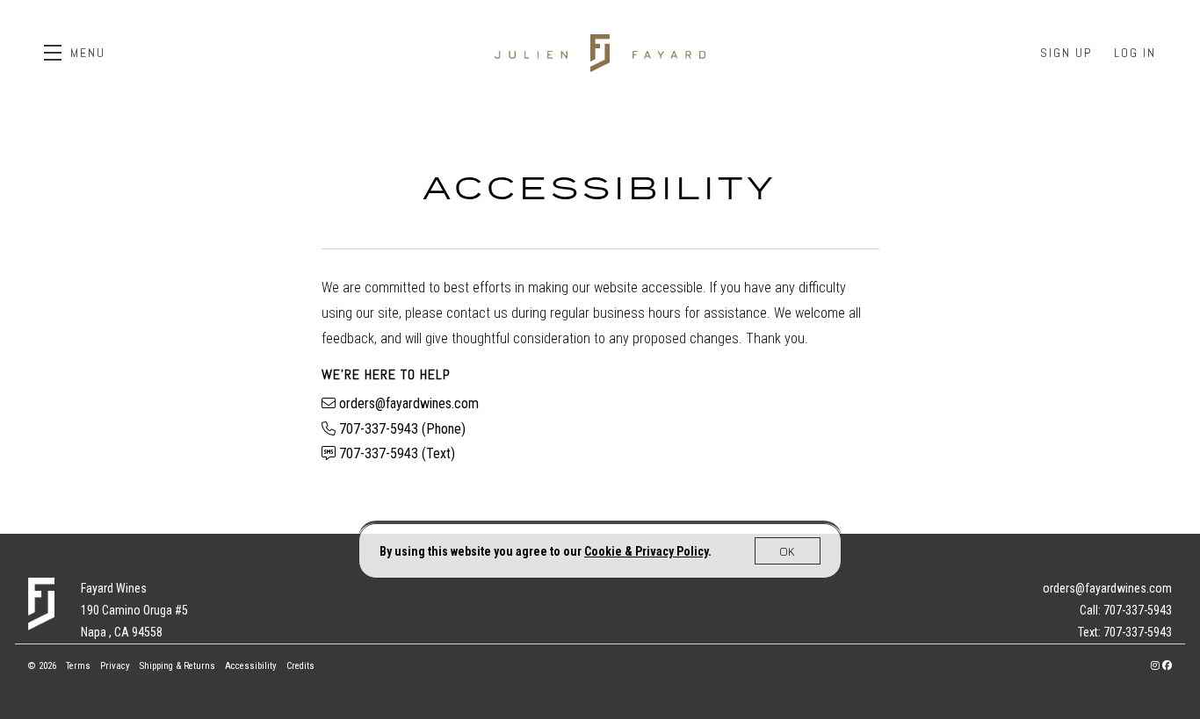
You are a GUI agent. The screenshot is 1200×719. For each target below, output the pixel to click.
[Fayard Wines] (41, 604)
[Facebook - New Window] (1167, 666)
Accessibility (252, 666)
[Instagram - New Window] (1156, 666)
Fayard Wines (600, 52)
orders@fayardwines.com (409, 403)
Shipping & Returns (179, 666)
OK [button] (787, 550)
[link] (646, 551)
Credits (300, 666)
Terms (79, 666)
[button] (74, 52)
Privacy (116, 666)
